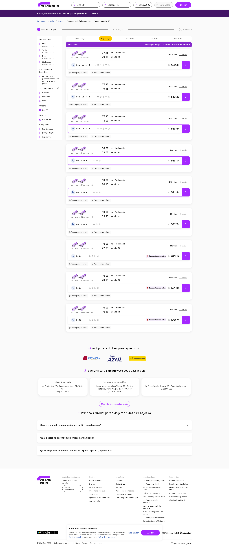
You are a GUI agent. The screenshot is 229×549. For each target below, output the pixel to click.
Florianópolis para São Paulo (154, 521)
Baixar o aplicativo (96, 487)
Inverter (95, 13)
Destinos (119, 480)
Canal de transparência (178, 497)
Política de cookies (76, 537)
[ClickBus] (48, 5)
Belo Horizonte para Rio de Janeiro (153, 513)
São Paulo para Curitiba (151, 484)
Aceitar (150, 532)
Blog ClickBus (94, 494)
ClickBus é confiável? (177, 500)
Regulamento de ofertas (178, 484)
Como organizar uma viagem (127, 498)
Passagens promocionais (125, 491)
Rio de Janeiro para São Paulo (154, 497)
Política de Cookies (81, 543)
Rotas (60, 21)
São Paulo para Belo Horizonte (150, 501)
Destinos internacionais (178, 493)
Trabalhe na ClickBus (97, 491)
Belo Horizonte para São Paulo (152, 488)
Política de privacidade (106, 537)
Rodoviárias (120, 484)
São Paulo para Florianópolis (154, 518)
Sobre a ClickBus (95, 480)
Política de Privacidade (62, 543)
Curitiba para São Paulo (151, 493)
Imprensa (92, 484)
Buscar (183, 5)
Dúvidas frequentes (176, 480)
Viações (119, 487)
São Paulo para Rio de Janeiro (154, 480)
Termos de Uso (96, 543)
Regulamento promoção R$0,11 (178, 488)
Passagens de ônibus (46, 21)
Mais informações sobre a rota (114, 404)
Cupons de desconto (124, 494)
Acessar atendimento (69, 488)
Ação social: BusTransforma (100, 498)
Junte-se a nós (94, 501)
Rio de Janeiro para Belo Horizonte (152, 507)
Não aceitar (133, 532)
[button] (183, 55)
